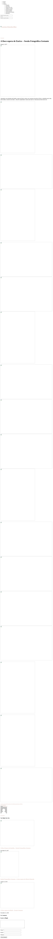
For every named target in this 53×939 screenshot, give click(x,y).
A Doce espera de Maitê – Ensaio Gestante (12, 910)
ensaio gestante (4, 804)
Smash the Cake (9, 7)
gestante (16, 804)
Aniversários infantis (10, 12)
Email (2, 932)
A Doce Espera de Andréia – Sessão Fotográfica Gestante (16, 848)
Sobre (4, 2)
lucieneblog (3, 815)
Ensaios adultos (9, 10)
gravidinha (20, 804)
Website (2, 934)
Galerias (4, 3)
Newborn (8, 6)
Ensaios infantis (9, 9)
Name (2, 930)
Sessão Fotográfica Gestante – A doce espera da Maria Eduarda (17, 879)
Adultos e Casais (9, 8)
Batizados (8, 13)
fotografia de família (11, 804)
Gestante (7, 5)
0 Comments (3, 805)
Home (4, 1)
